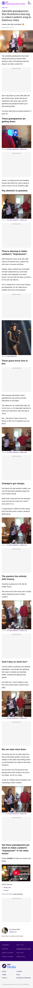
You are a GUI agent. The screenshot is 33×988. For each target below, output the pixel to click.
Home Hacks (21, 956)
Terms (4, 974)
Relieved (5, 949)
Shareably (5, 945)
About (4, 971)
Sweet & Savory (7, 952)
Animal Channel (7, 956)
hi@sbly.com (13, 932)
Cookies (19, 971)
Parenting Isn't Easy (24, 949)
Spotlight (20, 952)
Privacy (4, 978)
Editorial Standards (18, 894)
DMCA (18, 974)
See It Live (20, 945)
